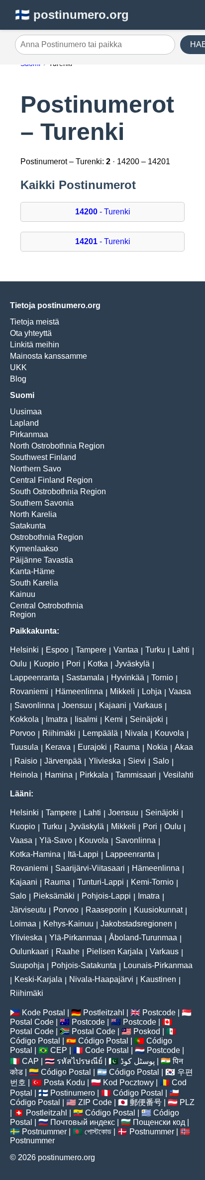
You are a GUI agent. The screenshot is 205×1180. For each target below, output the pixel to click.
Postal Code (32, 1022)
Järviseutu (28, 910)
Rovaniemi (29, 691)
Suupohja (27, 965)
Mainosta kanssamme (48, 356)
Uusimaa (26, 411)
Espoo (57, 650)
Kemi (113, 719)
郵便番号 (146, 1102)
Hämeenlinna (79, 691)
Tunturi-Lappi (100, 882)
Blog (18, 379)
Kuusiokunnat (158, 910)
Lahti (181, 650)
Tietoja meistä (34, 322)
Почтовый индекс (82, 1122)
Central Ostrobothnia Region (46, 610)
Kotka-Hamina (35, 854)
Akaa (184, 747)
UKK (18, 367)
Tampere (91, 650)
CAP (30, 1061)
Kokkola (24, 719)
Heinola (24, 775)
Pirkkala (94, 775)
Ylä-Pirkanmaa (75, 937)
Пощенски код (159, 1122)
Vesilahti (178, 775)
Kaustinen (158, 979)
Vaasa (180, 691)
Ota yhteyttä (31, 333)
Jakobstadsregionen (136, 923)
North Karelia (33, 514)
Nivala (136, 733)
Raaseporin (106, 910)
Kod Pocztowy (128, 1082)
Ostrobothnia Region (46, 537)
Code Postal (107, 1050)
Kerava (58, 747)
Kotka (98, 663)
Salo (161, 761)
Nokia (157, 747)
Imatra (57, 719)
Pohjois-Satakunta (83, 965)
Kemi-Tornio (152, 882)
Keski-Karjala (38, 979)
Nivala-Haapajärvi (101, 979)
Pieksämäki (54, 896)
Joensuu (77, 705)
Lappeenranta (34, 677)
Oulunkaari (29, 951)
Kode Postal (43, 1012)
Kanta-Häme (32, 571)
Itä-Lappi (83, 854)
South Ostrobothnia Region (58, 491)
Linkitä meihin (34, 344)
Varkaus (147, 705)
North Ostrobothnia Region (57, 446)
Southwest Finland (43, 457)
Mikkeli (122, 691)
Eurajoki (92, 747)
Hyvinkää (127, 677)
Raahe (68, 951)
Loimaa (23, 923)
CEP (58, 1050)
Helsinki (24, 650)
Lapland (24, 423)
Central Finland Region (51, 480)
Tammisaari (135, 775)
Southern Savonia (42, 503)
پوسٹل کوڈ (137, 1061)
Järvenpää (63, 761)
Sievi (137, 761)
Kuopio (46, 663)
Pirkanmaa (29, 434)
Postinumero (72, 1093)
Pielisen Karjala (115, 951)
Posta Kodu (64, 1082)
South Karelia (34, 583)
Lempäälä (100, 733)
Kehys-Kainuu (68, 923)
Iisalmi (86, 719)
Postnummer (44, 1131)
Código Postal (35, 1041)
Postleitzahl (103, 1012)
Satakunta (28, 526)
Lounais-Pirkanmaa (158, 965)
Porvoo (22, 733)
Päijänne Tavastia (41, 560)
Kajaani (112, 705)
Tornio (162, 677)
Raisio (25, 761)
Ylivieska (105, 761)
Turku (155, 650)
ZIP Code (95, 1102)
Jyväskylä (132, 663)
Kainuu (22, 594)
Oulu (18, 663)
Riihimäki (59, 733)
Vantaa (125, 650)
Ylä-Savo (55, 840)
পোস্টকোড (98, 1131)
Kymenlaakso (34, 548)
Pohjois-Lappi (106, 896)
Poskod (146, 1031)
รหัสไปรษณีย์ (79, 1061)
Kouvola (169, 733)
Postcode (159, 1012)
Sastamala (85, 677)
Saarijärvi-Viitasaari (90, 868)
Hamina (59, 775)
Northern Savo (35, 468)
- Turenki (102, 211)
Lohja (152, 691)
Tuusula (24, 747)
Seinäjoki (146, 719)
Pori (73, 663)
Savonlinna (34, 705)
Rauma (127, 747)
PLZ (187, 1102)
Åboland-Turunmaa (143, 937)
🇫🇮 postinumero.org (72, 14)
